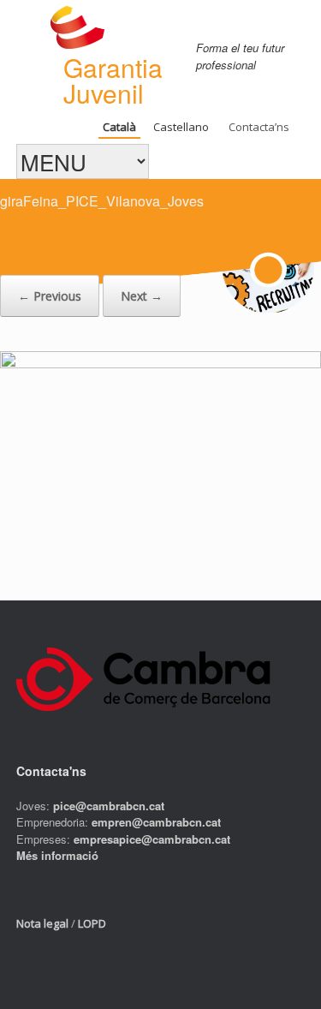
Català (119, 126)
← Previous (49, 296)
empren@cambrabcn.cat (156, 822)
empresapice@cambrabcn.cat (152, 839)
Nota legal (42, 923)
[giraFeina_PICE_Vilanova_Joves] (160, 363)
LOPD (92, 923)
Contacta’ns (259, 126)
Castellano (181, 126)
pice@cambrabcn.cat (108, 805)
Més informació (57, 855)
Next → (142, 296)
